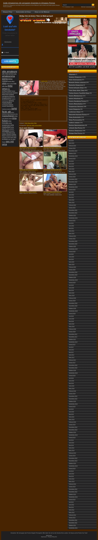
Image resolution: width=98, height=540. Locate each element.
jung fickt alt (56, 172)
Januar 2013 (72, 486)
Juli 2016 (71, 378)
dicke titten (11, 81)
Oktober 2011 (72, 525)
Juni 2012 (71, 504)
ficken (13, 91)
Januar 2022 (72, 207)
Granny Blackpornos (75, 96)
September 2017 (73, 342)
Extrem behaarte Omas (76, 87)
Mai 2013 (71, 476)
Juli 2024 (71, 140)
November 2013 (73, 460)
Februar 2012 (72, 515)
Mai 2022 (71, 197)
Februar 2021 (72, 236)
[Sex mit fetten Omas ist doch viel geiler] (31, 138)
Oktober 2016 (72, 370)
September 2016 (73, 373)
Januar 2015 (72, 424)
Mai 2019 (71, 290)
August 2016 (72, 375)
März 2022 (71, 202)
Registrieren (67, 6)
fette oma (29, 125)
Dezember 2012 (73, 489)
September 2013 (73, 466)
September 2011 (73, 528)
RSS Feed (83, 6)
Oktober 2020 (72, 246)
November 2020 (73, 244)
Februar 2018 (72, 329)
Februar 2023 (72, 174)
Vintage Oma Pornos (75, 133)
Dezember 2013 (73, 458)
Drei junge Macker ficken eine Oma (52, 192)
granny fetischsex (75, 98)
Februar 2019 (72, 298)
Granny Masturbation (76, 104)
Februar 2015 (72, 422)
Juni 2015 (71, 411)
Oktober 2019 (72, 277)
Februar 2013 (72, 484)
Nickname (7, 42)
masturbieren (8, 116)
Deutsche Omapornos (76, 85)
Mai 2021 (71, 228)
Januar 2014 (72, 455)
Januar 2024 (72, 148)
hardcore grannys (6, 109)
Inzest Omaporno (74, 109)
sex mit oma (62, 150)
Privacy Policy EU (52, 537)
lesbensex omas (6, 114)
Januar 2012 (72, 517)
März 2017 (71, 357)
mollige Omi (44, 81)
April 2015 (71, 417)
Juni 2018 (71, 318)
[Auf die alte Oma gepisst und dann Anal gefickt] (31, 160)
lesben (12, 112)
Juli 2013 (71, 471)
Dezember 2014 (73, 427)
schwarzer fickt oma (11, 136)
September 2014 (73, 435)
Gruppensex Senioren (76, 106)
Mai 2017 (71, 352)
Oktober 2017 (72, 339)
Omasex (5, 131)
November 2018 (73, 305)
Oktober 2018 (72, 308)
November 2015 (73, 398)
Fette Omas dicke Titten (31, 123)
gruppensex (5, 104)
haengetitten (10, 106)
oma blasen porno (7, 118)
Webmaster (49, 535)
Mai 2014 (71, 445)
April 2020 (71, 262)
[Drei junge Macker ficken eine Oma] (55, 182)
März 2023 (71, 171)
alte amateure (9, 71)
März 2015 (71, 419)
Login (72, 6)
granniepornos (49, 172)
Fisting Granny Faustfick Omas (79, 93)
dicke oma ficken (26, 150)
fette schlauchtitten (37, 125)
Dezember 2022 (73, 179)
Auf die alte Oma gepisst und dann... (29, 169)
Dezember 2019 (73, 272)
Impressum (44, 537)
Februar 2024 (72, 145)
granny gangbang (50, 194)
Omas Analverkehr (75, 117)
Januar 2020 (72, 269)
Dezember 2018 (73, 303)
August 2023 (72, 158)
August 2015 (72, 406)
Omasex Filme (7, 12)
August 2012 (72, 499)
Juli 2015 (71, 409)
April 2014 (71, 448)
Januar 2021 (72, 238)
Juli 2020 (71, 254)
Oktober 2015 (72, 401)
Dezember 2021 (73, 210)
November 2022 (73, 182)
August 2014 (72, 437)
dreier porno (10, 83)
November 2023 (73, 151)
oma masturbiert (8, 126)
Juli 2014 (71, 440)
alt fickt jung (12, 74)
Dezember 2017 (73, 334)
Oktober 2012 (72, 494)
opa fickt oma (10, 133)
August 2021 (72, 220)
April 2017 (71, 355)
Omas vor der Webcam (42, 12)
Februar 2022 (72, 205)
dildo (4, 83)
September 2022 (73, 187)
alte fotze (5, 74)
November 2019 (73, 275)
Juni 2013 (71, 473)
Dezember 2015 (73, 396)
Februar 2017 (72, 360)
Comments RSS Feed (90, 6)
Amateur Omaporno (75, 77)
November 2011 (73, 522)
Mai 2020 (71, 259)
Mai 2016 (71, 383)
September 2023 (73, 156)
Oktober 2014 (72, 432)
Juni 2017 (71, 349)
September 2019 (73, 280)
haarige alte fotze (32, 172)
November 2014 (73, 429)
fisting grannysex (7, 93)
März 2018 (71, 326)
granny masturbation (8, 102)
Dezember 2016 (73, 365)
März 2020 (71, 264)
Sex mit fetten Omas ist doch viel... (28, 147)
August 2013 (72, 468)
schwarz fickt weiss (8, 137)
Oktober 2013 (72, 463)
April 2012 (71, 510)
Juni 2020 (71, 256)
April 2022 (71, 200)
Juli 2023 (71, 161)
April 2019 (71, 293)
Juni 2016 (71, 380)
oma (15, 116)
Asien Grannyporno (75, 79)
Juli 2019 (71, 285)
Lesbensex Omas (74, 112)
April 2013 (71, 479)
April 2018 (71, 324)
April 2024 (71, 143)
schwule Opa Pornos (75, 128)
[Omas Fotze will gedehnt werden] (31, 182)
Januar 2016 (72, 393)
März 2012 (71, 512)
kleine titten (48, 150)
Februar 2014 (72, 453)
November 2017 (73, 336)
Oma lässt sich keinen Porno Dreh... (52, 147)
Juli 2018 (71, 316)
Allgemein (72, 74)
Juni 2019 (71, 287)
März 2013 (71, 481)
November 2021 (73, 213)
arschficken (25, 172)
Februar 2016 (72, 391)
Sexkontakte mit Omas (23, 12)
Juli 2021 (71, 223)
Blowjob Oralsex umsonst (77, 82)
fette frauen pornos (35, 150)
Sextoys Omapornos (75, 130)
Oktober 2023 (72, 153)
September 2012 (73, 497)
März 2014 (71, 450)
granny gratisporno (8, 98)
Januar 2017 (72, 362)
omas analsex (10, 129)
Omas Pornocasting (75, 120)
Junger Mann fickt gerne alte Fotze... (52, 169)
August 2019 (72, 282)
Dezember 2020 (73, 241)
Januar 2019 (72, 300)
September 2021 (73, 218)
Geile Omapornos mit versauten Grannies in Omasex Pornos (29, 3)
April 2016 (71, 386)
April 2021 (71, 231)
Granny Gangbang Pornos (77, 101)
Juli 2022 (71, 192)
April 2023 (71, 169)
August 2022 (72, 189)
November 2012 (73, 491)
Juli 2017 (71, 347)
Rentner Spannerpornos (77, 125)
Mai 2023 (71, 166)
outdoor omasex (6, 134)
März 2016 (71, 388)
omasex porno (58, 194)
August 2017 (72, 344)
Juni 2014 (71, 442)
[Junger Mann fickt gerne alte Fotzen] (55, 160)
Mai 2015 (71, 414)
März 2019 (71, 295)
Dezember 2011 (73, 520)
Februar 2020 (72, 267)
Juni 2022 (71, 194)
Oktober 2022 (72, 184)
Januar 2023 (72, 176)
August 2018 (72, 313)
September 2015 (73, 404)
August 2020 (72, 251)
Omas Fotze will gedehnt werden (28, 192)
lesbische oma (14, 114)
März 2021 (71, 233)
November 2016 (73, 367)
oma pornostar (55, 150)
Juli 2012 (71, 502)
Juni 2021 (71, 225)
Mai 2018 (71, 321)
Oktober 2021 (72, 215)
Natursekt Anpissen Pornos (78, 114)
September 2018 (73, 311)
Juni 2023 (71, 163)
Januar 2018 (72, 331)
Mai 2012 (71, 507)
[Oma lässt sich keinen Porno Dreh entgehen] (55, 138)
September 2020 (73, 249)
